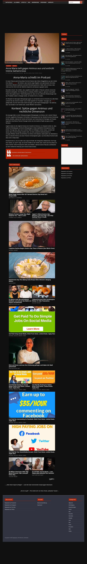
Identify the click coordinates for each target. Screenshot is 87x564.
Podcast (40, 73)
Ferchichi (36, 73)
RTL (9, 61)
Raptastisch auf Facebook (66, 171)
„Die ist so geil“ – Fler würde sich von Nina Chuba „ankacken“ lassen (39, 491)
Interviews (43, 2)
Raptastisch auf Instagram (66, 173)
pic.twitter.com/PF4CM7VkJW (38, 152)
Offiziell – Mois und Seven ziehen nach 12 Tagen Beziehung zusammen (73, 83)
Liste (70, 520)
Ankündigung (35, 2)
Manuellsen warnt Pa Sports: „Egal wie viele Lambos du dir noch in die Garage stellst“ (73, 43)
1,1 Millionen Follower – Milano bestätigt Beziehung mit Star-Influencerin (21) (73, 49)
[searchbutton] (81, 2)
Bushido (30, 73)
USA (70, 529)
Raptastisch (9, 2)
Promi (70, 524)
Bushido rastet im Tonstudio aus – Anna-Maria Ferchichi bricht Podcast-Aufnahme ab (73, 130)
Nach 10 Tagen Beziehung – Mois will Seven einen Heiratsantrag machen (73, 137)
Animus (26, 73)
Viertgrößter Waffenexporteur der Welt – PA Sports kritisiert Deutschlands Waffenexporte (73, 69)
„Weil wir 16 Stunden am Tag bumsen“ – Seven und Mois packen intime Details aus (73, 96)
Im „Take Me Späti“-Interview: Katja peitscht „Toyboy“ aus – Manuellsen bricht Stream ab (73, 116)
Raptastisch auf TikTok (66, 177)
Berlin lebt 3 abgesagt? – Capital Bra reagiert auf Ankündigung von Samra (72, 90)
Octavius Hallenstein (19, 73)
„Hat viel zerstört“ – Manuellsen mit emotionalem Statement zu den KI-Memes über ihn (73, 123)
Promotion (71, 526)
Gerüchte (50, 2)
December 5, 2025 (32, 155)
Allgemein (17, 2)
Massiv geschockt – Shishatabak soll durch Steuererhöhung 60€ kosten (73, 56)
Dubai (33, 73)
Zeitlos (70, 531)
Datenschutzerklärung (42, 502)
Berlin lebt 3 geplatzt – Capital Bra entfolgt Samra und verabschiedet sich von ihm (73, 62)
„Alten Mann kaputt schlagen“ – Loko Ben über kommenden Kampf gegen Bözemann (28, 484)
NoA (69, 522)
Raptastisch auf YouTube (66, 175)
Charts (70, 509)
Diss (29, 2)
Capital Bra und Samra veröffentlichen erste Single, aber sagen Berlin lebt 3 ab (73, 77)
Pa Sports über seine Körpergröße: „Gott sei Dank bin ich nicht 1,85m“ (73, 103)
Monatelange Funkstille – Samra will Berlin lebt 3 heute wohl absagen (73, 109)
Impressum (39, 505)
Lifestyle (23, 2)
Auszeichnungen (72, 507)
